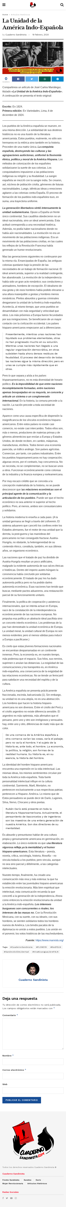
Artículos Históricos (20, 15)
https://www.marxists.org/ (50, 940)
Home (5, 15)
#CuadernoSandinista (21, 947)
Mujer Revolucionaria (12, 1183)
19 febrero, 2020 (40, 34)
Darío (38, 1180)
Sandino (27, 1180)
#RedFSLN (55, 947)
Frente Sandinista (10, 1180)
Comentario (10, 1015)
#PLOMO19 (41, 947)
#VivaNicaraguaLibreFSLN (45, 952)
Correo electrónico (14, 1069)
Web (4, 1084)
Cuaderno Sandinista (15, 34)
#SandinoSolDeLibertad (16, 952)
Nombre (8, 1055)
